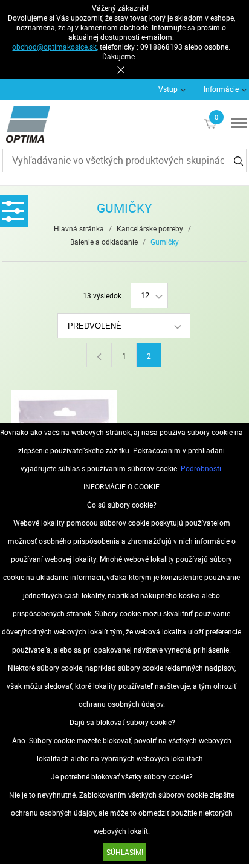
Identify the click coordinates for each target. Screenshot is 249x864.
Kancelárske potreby (150, 228)
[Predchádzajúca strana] (98, 355)
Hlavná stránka (79, 228)
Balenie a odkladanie (104, 242)
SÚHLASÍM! (124, 852)
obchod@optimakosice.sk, (55, 46)
